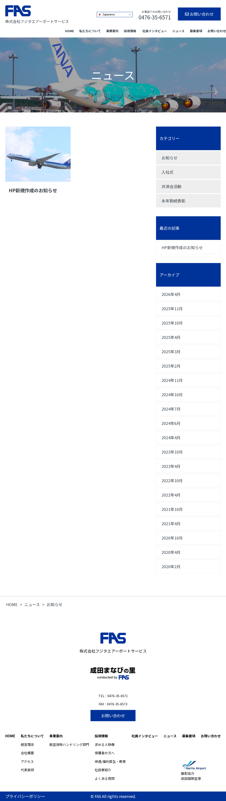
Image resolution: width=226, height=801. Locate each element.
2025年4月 (171, 337)
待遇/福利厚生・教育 (110, 761)
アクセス (27, 761)
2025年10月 (172, 323)
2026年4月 (171, 294)
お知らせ (169, 158)
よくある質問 (105, 778)
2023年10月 (172, 452)
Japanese (108, 14)
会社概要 (27, 753)
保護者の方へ (105, 753)
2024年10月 (172, 394)
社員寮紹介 (103, 769)
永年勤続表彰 (173, 201)
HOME (69, 31)
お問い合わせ (201, 14)
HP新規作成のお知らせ (182, 247)
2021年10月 (172, 509)
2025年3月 (171, 351)
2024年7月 (171, 409)
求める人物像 (105, 744)
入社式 (167, 172)
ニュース (178, 31)
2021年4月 (171, 523)
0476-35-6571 (117, 696)
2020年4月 (171, 552)
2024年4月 (171, 437)
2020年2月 (171, 566)
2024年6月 (171, 423)
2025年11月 (172, 308)
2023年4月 (171, 466)
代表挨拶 (27, 769)
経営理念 (27, 744)
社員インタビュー (154, 31)
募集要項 (196, 31)
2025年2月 (171, 366)
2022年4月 (171, 495)
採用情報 (130, 31)
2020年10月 (172, 538)
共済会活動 (171, 186)
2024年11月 (172, 380)
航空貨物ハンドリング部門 (69, 744)
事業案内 (112, 31)
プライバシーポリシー (25, 796)
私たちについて (90, 31)
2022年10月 (172, 480)
